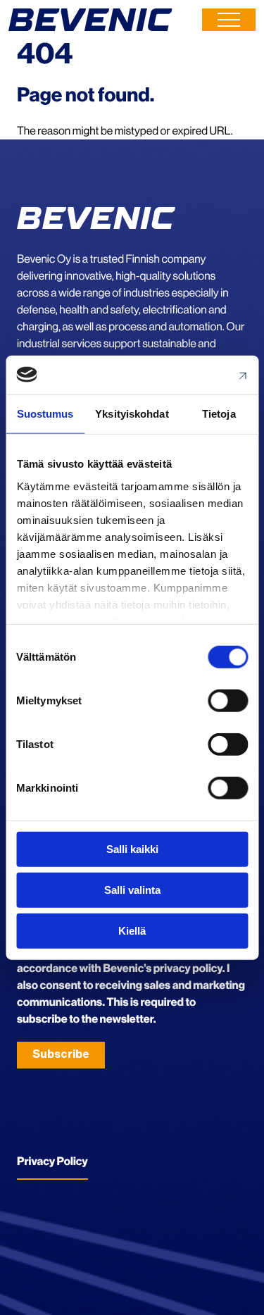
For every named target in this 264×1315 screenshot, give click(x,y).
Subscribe (60, 1054)
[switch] (228, 701)
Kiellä (132, 930)
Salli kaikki (132, 849)
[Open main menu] (229, 19)
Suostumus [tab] (45, 414)
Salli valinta (132, 890)
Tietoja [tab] (219, 414)
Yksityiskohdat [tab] (131, 414)
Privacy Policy (52, 1161)
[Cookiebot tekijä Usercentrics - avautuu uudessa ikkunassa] (188, 375)
